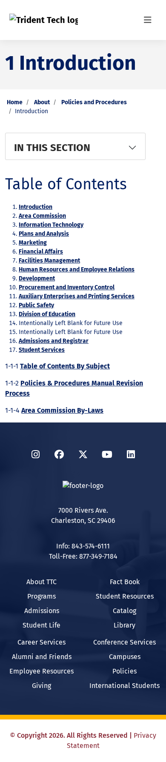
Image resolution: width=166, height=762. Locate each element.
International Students (124, 686)
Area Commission (42, 216)
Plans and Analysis (44, 233)
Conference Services (124, 642)
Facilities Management (49, 260)
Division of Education (47, 314)
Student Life (41, 625)
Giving (41, 686)
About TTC (41, 582)
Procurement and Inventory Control (66, 287)
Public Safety (36, 305)
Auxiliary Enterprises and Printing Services (77, 296)
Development (37, 278)
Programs (41, 596)
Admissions (41, 611)
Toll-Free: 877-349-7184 (83, 556)
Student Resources (125, 596)
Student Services (42, 350)
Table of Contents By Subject (65, 366)
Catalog (124, 611)
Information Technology (51, 224)
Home (15, 102)
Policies (124, 671)
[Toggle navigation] (148, 20)
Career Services (41, 642)
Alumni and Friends (42, 657)
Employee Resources (41, 671)
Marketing (33, 242)
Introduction (35, 207)
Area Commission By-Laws (62, 410)
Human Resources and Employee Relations (77, 269)
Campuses (124, 657)
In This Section (52, 148)
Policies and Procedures (94, 102)
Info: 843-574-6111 (83, 546)
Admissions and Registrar (54, 341)
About (42, 102)
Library (124, 625)
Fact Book (125, 582)
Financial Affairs (41, 251)
